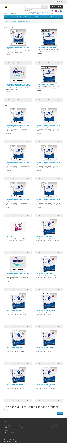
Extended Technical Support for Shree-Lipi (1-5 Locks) (18, 47)
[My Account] (55, 1)
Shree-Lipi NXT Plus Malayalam (45, 310)
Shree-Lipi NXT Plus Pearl (44, 236)
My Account (52, 424)
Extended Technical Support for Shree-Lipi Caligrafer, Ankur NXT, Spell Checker (18, 84)
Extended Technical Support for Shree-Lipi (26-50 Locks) (18, 163)
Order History (53, 425)
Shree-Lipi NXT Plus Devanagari (46, 47)
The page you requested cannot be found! (20, 21)
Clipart (16, 16)
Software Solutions (51, 16)
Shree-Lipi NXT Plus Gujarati (45, 84)
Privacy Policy (7, 427)
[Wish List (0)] (57, 1)
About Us (6, 424)
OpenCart (12, 439)
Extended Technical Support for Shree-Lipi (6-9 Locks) (48, 200)
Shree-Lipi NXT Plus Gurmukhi (45, 347)
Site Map (21, 427)
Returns (21, 425)
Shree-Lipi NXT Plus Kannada (14, 347)
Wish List (52, 427)
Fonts (21, 16)
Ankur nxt (9, 236)
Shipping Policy (7, 425)
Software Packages (29, 16)
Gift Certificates (38, 424)
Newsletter (52, 429)
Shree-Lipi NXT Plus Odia (13, 310)
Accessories (9, 16)
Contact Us (22, 424)
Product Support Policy (9, 429)
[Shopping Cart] (59, 1)
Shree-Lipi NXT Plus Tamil (44, 273)
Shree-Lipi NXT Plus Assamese (45, 384)
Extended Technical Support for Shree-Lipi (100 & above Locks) (18, 126)
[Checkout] (61, 1)
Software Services (40, 16)
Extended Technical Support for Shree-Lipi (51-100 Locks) (48, 126)
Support (6, 430)
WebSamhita (45, 12)
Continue (60, 413)
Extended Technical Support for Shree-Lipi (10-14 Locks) (18, 200)
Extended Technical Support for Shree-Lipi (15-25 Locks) (48, 163)
